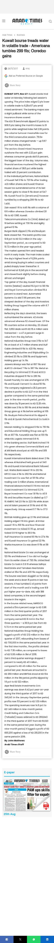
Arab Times (7, 35)
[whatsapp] (34, 939)
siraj (28, 69)
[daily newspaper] (27, 795)
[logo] (27, 21)
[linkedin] (47, 939)
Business (21, 35)
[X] (20, 939)
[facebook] (7, 939)
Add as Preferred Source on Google (26, 76)
